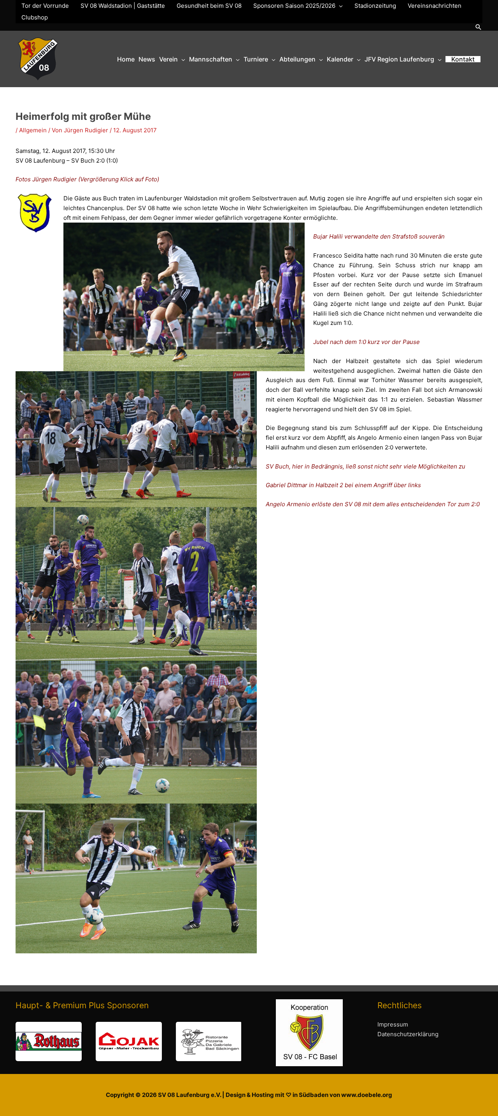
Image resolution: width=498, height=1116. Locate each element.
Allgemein (33, 130)
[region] (128, 1041)
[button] (478, 27)
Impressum (392, 1024)
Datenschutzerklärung (407, 1034)
